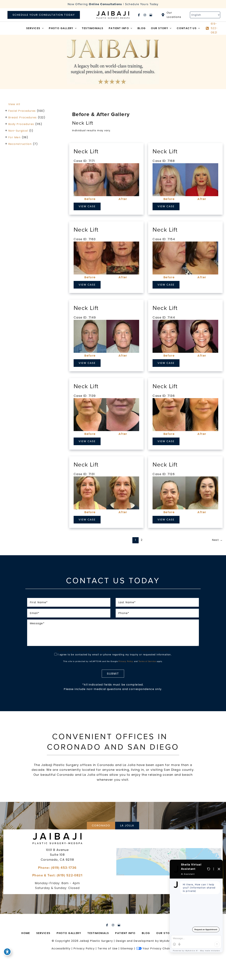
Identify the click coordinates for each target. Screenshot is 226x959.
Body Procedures (21, 124)
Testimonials (98, 933)
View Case (87, 206)
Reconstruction (20, 144)
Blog (146, 933)
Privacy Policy (125, 661)
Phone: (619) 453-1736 (57, 867)
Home (25, 933)
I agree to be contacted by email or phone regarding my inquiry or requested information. (115, 654)
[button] (43, 15)
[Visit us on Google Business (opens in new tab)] (150, 15)
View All (14, 104)
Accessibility (61, 948)
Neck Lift (86, 151)
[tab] (101, 825)
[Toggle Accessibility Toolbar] (7, 952)
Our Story (164, 933)
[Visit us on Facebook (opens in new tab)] (138, 15)
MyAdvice (167, 941)
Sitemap (126, 948)
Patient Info (125, 933)
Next (217, 540)
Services (43, 933)
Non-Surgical (18, 131)
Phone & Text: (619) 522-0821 (57, 875)
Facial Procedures (22, 111)
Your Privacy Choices (159, 948)
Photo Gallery (69, 933)
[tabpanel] (113, 861)
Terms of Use (108, 948)
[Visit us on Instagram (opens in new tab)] (144, 15)
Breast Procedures (22, 117)
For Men (14, 137)
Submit (113, 673)
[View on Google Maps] (168, 861)
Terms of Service (147, 661)
